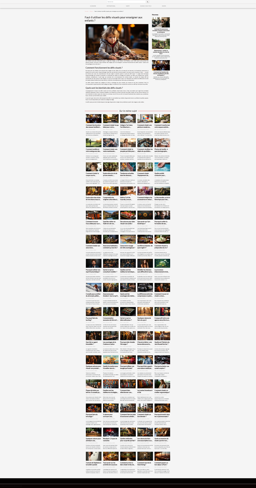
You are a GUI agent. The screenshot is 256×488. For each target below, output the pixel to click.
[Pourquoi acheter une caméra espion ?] (162, 359)
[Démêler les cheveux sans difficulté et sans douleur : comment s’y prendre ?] (145, 263)
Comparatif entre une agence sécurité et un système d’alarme (162, 320)
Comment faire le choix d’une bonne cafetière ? (128, 416)
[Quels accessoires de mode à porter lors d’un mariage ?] (162, 432)
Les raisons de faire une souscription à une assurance (144, 440)
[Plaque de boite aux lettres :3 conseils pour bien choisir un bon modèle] (93, 383)
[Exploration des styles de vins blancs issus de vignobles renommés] (93, 190)
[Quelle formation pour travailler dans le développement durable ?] (111, 359)
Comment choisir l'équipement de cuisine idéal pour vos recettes (144, 176)
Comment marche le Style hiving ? (144, 464)
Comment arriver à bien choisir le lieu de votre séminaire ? (127, 465)
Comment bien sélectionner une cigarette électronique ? (125, 393)
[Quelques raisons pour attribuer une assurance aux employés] (93, 432)
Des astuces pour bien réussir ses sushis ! (127, 222)
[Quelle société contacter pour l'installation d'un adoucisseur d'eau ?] (162, 166)
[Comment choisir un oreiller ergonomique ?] (162, 383)
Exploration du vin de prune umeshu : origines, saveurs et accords (110, 176)
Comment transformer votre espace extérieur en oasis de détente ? (162, 127)
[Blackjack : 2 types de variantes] (111, 432)
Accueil (86, 11)
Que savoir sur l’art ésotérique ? (143, 222)
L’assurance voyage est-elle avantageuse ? (127, 247)
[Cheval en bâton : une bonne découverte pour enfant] (145, 335)
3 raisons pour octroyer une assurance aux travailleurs (108, 417)
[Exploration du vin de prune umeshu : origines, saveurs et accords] (111, 166)
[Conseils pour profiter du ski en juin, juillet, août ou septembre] (93, 287)
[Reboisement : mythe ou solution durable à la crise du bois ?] (161, 44)
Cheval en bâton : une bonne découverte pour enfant (144, 344)
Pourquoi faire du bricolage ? (92, 415)
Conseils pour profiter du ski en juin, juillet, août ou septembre (93, 296)
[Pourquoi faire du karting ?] (93, 311)
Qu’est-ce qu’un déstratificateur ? (126, 319)
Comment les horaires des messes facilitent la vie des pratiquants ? (161, 73)
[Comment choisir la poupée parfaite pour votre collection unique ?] (128, 142)
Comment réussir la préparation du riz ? (161, 247)
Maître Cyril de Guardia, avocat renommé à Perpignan (127, 199)
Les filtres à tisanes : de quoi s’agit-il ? (145, 247)
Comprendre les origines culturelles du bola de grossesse (110, 199)
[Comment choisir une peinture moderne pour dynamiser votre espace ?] (145, 118)
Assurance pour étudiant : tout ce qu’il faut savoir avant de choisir (110, 297)
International (111, 6)
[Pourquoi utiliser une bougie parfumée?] (128, 359)
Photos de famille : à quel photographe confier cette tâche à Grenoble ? (161, 152)
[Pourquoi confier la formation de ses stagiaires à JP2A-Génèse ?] (162, 215)
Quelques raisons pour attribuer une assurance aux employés (93, 441)
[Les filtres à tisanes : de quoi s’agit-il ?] (145, 239)
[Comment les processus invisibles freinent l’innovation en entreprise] (161, 22)
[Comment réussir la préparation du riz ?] (162, 239)
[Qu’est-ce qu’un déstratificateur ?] (128, 311)
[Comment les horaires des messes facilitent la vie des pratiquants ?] (161, 65)
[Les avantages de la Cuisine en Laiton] (111, 335)
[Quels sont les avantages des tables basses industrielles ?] (128, 287)
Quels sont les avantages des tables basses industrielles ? (127, 296)
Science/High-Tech (145, 6)
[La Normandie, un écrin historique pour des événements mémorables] (162, 190)
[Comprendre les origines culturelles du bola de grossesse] (111, 190)
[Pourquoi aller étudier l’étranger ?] (128, 335)
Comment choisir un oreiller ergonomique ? (162, 391)
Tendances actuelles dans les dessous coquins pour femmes (127, 175)
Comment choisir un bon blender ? (144, 415)
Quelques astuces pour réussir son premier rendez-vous (93, 368)
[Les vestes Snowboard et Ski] (145, 383)
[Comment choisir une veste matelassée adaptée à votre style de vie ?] (111, 142)
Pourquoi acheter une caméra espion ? (162, 367)
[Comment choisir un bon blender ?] (145, 407)
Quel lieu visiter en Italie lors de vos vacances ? (109, 223)
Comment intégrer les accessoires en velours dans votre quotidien (144, 199)
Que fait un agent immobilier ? (92, 343)
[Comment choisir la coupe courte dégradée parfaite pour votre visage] (93, 166)
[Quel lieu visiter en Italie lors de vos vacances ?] (111, 215)
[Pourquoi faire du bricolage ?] (93, 407)
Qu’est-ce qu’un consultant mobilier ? (110, 271)
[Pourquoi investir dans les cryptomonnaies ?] (162, 407)
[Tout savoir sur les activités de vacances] (111, 456)
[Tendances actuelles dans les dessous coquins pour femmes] (128, 166)
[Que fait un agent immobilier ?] (93, 335)
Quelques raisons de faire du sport (144, 319)
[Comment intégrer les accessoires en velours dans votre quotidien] (145, 190)
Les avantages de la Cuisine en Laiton (109, 343)
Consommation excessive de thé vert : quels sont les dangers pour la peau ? (110, 321)
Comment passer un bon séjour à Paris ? (161, 464)
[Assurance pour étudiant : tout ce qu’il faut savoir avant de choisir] (111, 287)
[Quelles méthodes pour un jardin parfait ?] (128, 432)
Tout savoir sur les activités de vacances (110, 464)
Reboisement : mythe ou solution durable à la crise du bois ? (161, 52)
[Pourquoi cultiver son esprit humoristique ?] (93, 263)
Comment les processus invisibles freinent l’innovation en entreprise (161, 30)
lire (144, 72)
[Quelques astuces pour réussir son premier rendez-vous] (93, 359)
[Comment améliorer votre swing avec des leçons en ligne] (93, 142)
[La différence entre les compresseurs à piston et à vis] (145, 287)
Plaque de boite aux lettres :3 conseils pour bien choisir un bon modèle (93, 393)
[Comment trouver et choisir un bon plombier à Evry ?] (162, 287)
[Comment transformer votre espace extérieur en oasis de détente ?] (162, 118)
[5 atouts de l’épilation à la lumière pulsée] (93, 456)
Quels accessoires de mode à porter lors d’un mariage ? (161, 440)
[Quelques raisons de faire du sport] (145, 311)
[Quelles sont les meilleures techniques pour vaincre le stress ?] (128, 263)
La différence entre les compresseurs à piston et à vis (144, 296)
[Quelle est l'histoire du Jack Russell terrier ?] (162, 335)
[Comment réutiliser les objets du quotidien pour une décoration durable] (145, 142)
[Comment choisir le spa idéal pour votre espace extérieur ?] (111, 118)
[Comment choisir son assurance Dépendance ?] (93, 239)
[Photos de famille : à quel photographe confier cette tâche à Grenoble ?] (162, 142)
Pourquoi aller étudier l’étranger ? (127, 343)
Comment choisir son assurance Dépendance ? (93, 248)
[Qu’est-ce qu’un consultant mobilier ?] (111, 263)
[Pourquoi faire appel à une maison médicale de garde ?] (145, 359)
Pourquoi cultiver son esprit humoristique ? (93, 271)
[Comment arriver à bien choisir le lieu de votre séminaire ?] (128, 456)
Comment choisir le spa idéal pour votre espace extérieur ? (111, 127)
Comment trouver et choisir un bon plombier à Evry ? (161, 296)
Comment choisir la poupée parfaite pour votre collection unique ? (128, 152)
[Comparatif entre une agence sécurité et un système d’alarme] (162, 311)
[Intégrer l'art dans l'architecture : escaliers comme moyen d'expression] (128, 118)
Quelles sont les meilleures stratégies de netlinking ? (110, 392)
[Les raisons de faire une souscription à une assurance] (145, 432)
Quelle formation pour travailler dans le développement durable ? (110, 369)
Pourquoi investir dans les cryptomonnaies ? (162, 415)
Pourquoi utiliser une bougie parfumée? (127, 367)
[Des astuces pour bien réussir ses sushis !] (128, 215)
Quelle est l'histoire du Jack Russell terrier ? (162, 343)
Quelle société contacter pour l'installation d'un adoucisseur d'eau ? (161, 176)
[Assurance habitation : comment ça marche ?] (111, 239)
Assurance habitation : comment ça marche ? (110, 247)
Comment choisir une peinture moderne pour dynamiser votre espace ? (144, 128)
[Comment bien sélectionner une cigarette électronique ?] (128, 383)
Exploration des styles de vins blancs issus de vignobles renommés (93, 199)
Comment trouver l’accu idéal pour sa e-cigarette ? (93, 223)
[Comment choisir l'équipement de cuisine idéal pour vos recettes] (145, 166)
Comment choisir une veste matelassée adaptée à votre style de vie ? (110, 152)
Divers (164, 6)
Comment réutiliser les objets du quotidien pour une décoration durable (145, 152)
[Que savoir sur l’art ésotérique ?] (145, 215)
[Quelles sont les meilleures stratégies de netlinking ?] (111, 383)
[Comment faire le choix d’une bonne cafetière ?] (128, 407)
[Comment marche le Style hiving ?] (145, 456)
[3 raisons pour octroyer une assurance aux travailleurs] (111, 407)
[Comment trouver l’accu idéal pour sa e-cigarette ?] (93, 215)
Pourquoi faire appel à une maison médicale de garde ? (144, 368)
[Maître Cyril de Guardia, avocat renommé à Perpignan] (128, 190)
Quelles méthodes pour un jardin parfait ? (127, 439)
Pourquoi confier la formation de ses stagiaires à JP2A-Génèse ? (161, 224)
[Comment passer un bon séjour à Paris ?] (162, 456)
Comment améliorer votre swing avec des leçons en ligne (93, 151)
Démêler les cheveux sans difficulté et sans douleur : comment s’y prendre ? (144, 273)
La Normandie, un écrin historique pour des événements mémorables (162, 200)
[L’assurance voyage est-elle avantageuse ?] (128, 239)
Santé (128, 6)
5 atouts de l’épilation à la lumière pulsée (93, 464)
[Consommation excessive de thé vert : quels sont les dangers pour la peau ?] (111, 311)
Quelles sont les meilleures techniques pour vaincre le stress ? (128, 272)
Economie (93, 6)
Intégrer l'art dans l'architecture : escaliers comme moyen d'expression (127, 128)
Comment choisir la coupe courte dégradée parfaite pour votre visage (92, 176)
